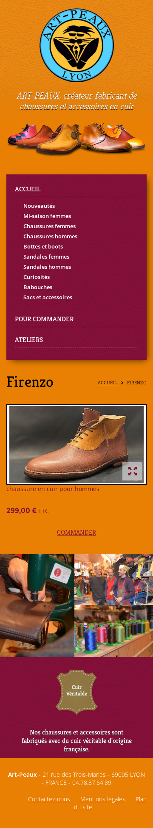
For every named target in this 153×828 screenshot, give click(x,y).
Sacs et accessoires (47, 297)
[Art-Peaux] (77, 45)
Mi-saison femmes (47, 216)
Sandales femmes (46, 256)
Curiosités (36, 277)
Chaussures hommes (50, 236)
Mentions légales (102, 799)
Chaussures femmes (49, 226)
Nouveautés (39, 206)
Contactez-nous (49, 799)
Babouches (37, 287)
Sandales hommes (47, 266)
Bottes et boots (43, 246)
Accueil (107, 383)
